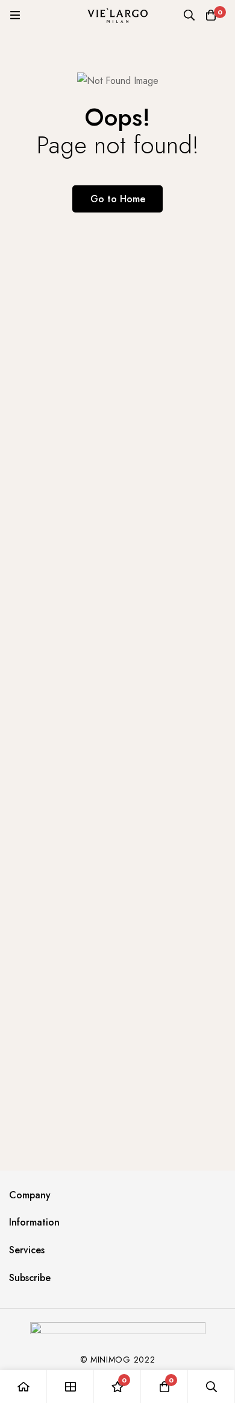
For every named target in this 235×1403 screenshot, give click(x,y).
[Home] (23, 1386)
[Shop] (70, 1386)
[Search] (189, 15)
